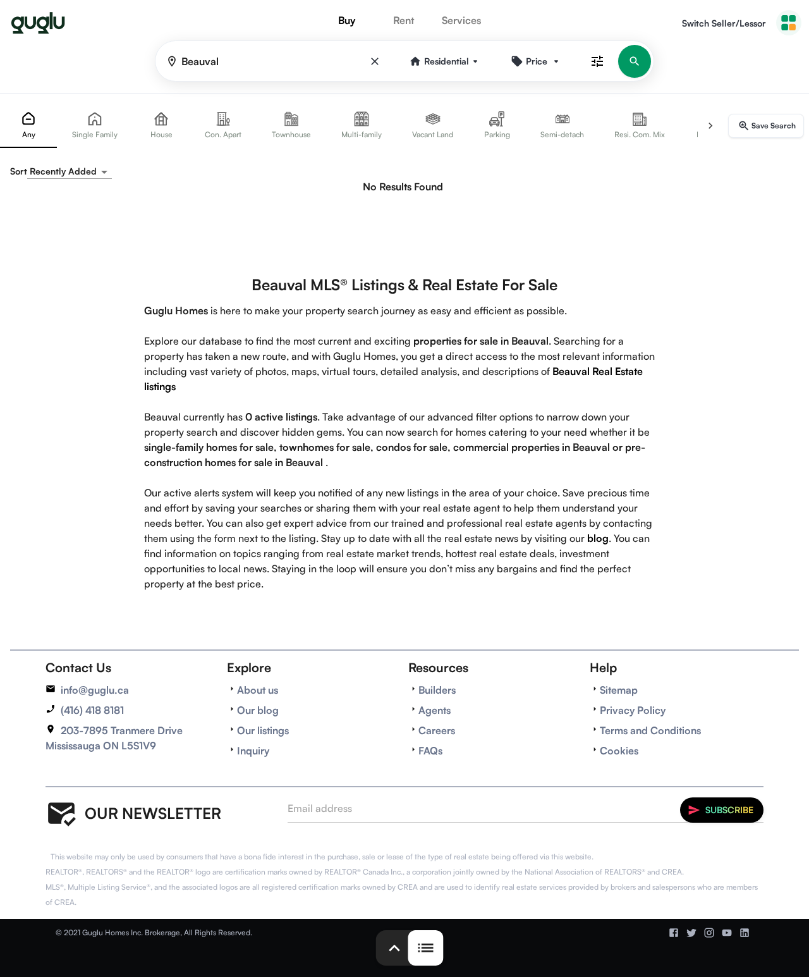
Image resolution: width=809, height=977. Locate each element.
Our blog (258, 710)
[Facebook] (674, 933)
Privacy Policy (633, 710)
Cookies (619, 750)
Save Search (773, 125)
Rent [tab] (403, 20)
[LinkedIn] (744, 933)
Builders (437, 690)
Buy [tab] (346, 20)
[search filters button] (597, 61)
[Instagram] (709, 933)
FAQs (430, 750)
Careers (436, 730)
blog (598, 538)
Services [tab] (461, 20)
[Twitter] (691, 933)
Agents (434, 710)
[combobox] (69, 171)
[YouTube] (727, 933)
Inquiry (253, 750)
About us (257, 690)
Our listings (263, 730)
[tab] (28, 126)
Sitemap (619, 690)
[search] (634, 61)
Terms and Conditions (650, 730)
